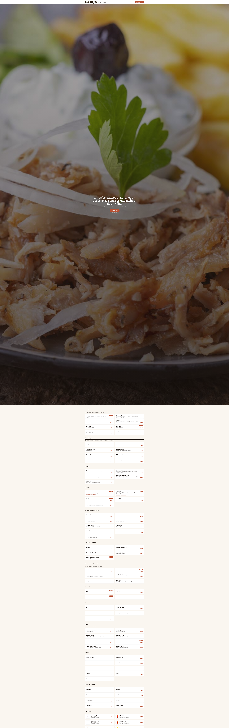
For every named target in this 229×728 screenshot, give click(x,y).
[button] (99, 416)
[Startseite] (91, 2)
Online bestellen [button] (139, 2)
